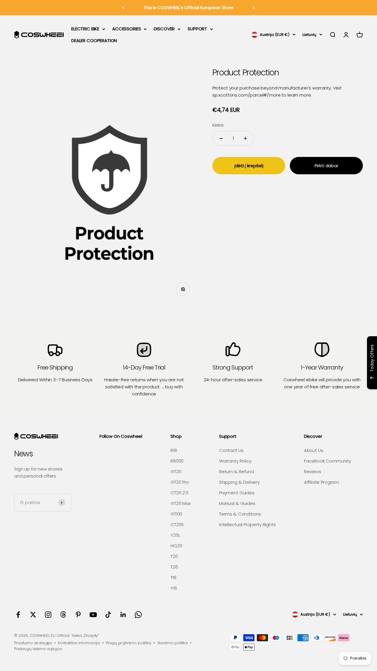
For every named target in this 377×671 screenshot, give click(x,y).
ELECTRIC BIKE (85, 29)
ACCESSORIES (126, 29)
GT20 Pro (180, 482)
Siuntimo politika (172, 643)
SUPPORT (197, 29)
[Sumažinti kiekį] (221, 138)
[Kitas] (254, 7)
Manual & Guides (237, 503)
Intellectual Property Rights (247, 524)
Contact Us (231, 450)
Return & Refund (236, 471)
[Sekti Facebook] (18, 615)
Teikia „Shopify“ (85, 635)
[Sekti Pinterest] (78, 615)
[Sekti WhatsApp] (138, 615)
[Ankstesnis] (123, 7)
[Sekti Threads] (63, 615)
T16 (173, 577)
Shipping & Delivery (239, 482)
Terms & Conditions (240, 514)
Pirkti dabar (326, 165)
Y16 (174, 588)
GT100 (176, 514)
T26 (174, 567)
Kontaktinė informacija (79, 643)
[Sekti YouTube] (93, 615)
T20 (174, 556)
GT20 (176, 471)
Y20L (175, 535)
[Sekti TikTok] (108, 615)
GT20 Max (181, 503)
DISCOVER (164, 29)
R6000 (177, 461)
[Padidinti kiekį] (245, 138)
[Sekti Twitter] (33, 615)
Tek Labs (320, 381)
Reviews (312, 471)
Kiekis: (218, 125)
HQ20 (176, 546)
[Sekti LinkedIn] (123, 615)
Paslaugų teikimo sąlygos (38, 649)
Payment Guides (236, 493)
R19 (174, 450)
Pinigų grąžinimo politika (128, 643)
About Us (313, 450)
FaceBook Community (327, 461)
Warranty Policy (235, 461)
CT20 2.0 (179, 493)
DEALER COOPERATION (94, 40)
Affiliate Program (321, 482)
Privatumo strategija (33, 643)
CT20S (177, 524)
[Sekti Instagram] (48, 615)
